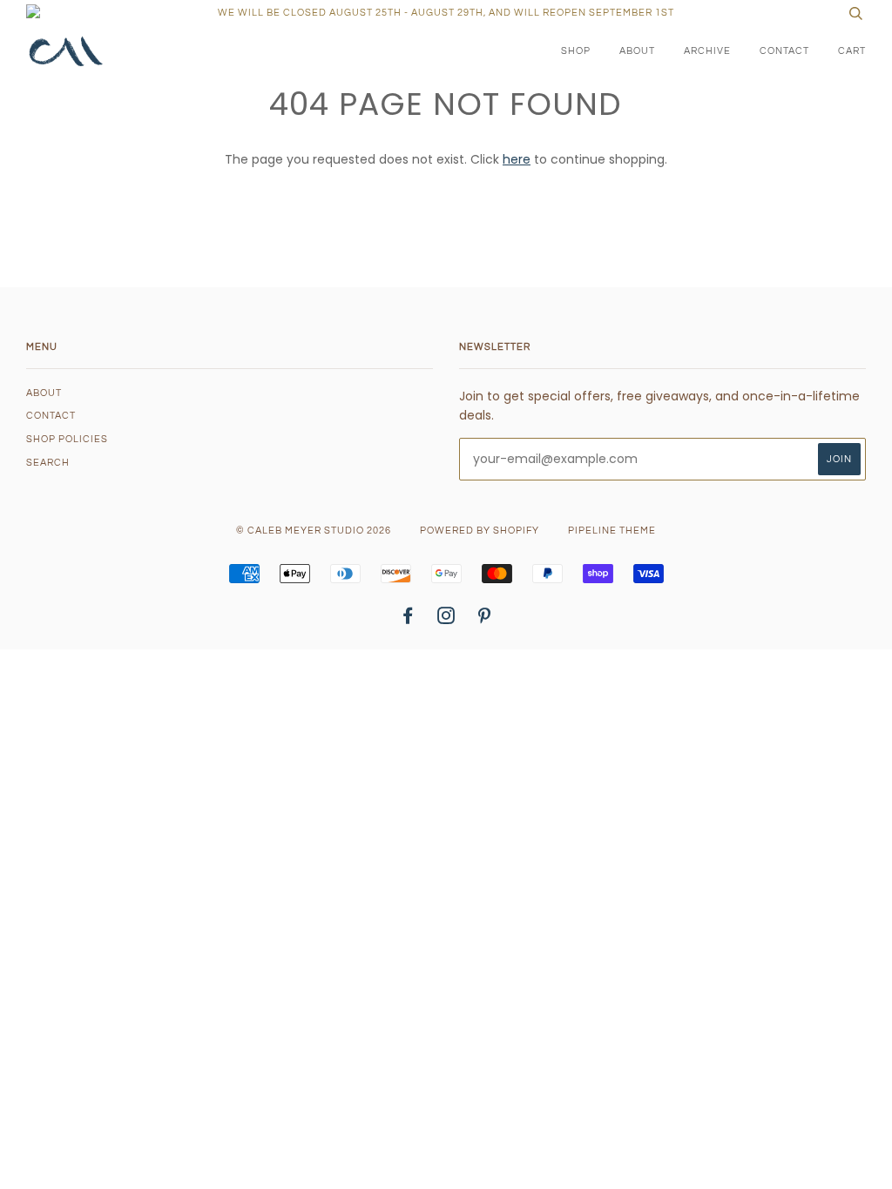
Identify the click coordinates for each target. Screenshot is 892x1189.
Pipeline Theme (612, 530)
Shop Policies (67, 439)
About (637, 51)
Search (48, 462)
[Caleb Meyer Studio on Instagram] (446, 619)
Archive (707, 51)
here (516, 159)
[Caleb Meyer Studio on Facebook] (408, 619)
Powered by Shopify (479, 530)
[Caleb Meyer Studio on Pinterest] (485, 619)
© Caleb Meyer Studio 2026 (313, 530)
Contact (784, 51)
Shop (576, 51)
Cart (852, 51)
